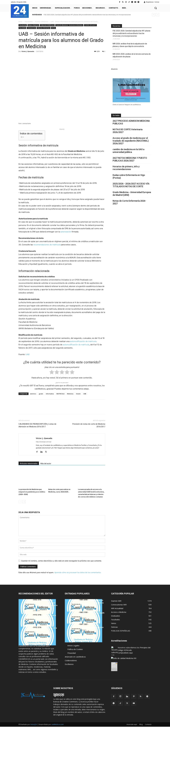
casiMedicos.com (57, 724)
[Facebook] (119, 2)
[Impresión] (55, 56)
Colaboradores (71, 660)
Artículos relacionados (28, 464)
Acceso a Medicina (41, 22)
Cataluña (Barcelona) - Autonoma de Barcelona (69, 25)
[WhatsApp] (38, 56)
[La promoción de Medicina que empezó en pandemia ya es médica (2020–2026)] (32, 478)
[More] (61, 56)
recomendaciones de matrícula (46, 244)
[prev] (153, 14)
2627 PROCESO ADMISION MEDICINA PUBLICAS (131, 122)
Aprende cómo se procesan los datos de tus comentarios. (77, 572)
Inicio (20, 22)
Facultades (22, 28)
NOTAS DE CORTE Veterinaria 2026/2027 (127, 130)
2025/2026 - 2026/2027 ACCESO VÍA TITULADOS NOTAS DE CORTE (131, 185)
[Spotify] (138, 2)
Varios (53, 28)
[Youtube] (135, 2)
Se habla (116, 115)
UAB (27, 354)
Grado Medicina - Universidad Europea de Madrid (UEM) (132, 193)
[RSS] (140, 696)
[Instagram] (125, 2)
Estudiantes (29, 22)
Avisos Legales (73, 645)
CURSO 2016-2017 (90, 25)
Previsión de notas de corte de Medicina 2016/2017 (88, 425)
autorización (66, 231)
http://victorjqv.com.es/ (43, 442)
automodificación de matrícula (83, 341)
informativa (50, 394)
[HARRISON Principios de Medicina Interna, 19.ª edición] (83, 633)
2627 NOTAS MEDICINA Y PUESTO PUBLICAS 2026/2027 (130, 159)
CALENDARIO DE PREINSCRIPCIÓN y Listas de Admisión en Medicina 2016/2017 (37, 425)
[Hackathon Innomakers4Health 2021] (83, 621)
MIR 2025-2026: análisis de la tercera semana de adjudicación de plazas (132, 55)
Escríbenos (69, 664)
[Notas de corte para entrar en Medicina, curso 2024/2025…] (61, 478)
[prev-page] (20, 501)
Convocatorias (31, 28)
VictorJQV (33, 724)
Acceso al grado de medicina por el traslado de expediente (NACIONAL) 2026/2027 (131, 141)
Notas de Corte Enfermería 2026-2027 (129, 202)
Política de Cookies (75, 649)
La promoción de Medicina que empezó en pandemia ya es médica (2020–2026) (32, 491)
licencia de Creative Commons (65, 701)
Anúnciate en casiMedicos (75, 657)
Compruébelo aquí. (125, 653)
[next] (157, 14)
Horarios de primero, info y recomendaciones (126, 168)
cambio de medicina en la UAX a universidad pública (128, 150)
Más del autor (45, 464)
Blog (141, 724)
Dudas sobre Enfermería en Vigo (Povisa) (129, 176)
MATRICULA (60, 394)
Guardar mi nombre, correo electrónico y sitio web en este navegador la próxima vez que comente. (61, 561)
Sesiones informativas (43, 28)
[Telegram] (132, 2)
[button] (155, 8)
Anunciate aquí (132, 724)
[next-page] (24, 501)
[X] (26, 56)
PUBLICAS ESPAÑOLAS (47, 25)
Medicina (70, 394)
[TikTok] (120, 703)
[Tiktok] (129, 2)
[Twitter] (122, 2)
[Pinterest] (32, 56)
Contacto (148, 724)
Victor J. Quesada (28, 51)
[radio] (51, 372)
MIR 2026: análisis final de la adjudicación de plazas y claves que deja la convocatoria (130, 45)
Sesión (78, 394)
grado (41, 394)
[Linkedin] (43, 56)
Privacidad (71, 653)
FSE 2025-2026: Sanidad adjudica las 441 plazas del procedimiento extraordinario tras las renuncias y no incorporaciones (87, 15)
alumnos (33, 394)
